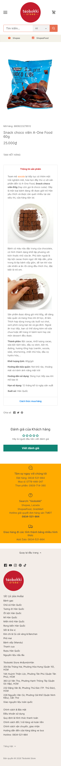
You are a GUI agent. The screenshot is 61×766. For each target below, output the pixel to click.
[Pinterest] (20, 565)
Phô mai (7, 638)
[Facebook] (5, 565)
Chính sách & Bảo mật (14, 709)
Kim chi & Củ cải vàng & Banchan (20, 634)
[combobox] (18, 28)
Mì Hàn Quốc (10, 617)
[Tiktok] (25, 565)
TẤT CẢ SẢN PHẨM (13, 596)
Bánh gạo (8, 600)
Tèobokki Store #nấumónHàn (18, 662)
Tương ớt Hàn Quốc (13, 609)
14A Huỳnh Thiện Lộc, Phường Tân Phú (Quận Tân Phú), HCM (29, 675)
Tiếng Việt (8, 746)
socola (21, 176)
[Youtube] (10, 565)
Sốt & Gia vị (9, 630)
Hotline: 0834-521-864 (15, 734)
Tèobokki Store (29, 758)
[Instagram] (15, 565)
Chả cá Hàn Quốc (12, 604)
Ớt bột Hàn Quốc (12, 613)
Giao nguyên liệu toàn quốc (18, 702)
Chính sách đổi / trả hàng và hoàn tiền (23, 722)
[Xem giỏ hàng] (54, 12)
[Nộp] (53, 28)
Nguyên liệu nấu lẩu (13, 655)
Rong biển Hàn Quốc (14, 625)
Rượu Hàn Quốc (11, 650)
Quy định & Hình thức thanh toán (20, 718)
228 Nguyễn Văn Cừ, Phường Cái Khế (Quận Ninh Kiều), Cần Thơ (29, 696)
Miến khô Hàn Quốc (13, 621)
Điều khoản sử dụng (14, 713)
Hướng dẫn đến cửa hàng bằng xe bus (23, 730)
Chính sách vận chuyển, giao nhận (21, 726)
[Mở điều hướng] (5, 12)
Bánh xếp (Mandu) (13, 642)
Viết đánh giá (30, 448)
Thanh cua (8, 646)
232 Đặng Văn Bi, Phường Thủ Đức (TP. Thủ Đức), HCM (29, 689)
